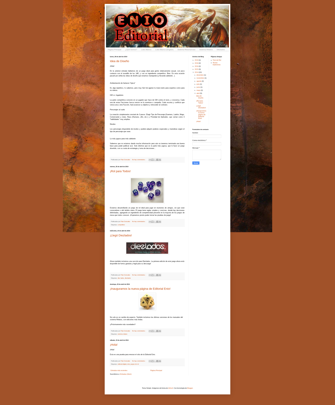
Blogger (190, 388)
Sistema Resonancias (186, 50)
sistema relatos (122, 334)
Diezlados (221, 50)
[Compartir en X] (155, 159)
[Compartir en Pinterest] (160, 159)
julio (198, 84)
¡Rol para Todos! (120, 171)
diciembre (200, 75)
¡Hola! (114, 344)
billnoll (170, 388)
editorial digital (122, 364)
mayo (199, 90)
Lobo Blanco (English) (164, 50)
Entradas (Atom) (126, 374)
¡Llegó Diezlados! (121, 235)
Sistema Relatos (206, 50)
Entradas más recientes (119, 370)
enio (128, 364)
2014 (197, 72)
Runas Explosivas (216, 63)
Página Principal (114, 50)
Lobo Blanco (146, 50)
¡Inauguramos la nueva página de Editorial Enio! (140, 288)
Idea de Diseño (119, 61)
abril (198, 93)
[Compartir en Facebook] (157, 159)
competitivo (121, 225)
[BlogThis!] (152, 159)
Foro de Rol (217, 60)
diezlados (128, 278)
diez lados (121, 278)
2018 (197, 63)
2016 (197, 66)
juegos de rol (135, 364)
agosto (199, 81)
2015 (197, 69)
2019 (197, 60)
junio (198, 87)
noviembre (201, 78)
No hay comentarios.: (139, 159)
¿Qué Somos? (131, 50)
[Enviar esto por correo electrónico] (150, 159)
